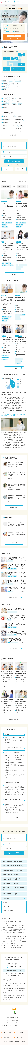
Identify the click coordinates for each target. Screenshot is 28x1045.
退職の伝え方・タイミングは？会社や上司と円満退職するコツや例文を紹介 (16, 589)
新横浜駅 (5, 313)
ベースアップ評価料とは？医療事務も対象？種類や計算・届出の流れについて (16, 609)
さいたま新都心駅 (20, 354)
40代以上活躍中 (19, 224)
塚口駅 (17, 311)
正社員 (4, 307)
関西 (14, 69)
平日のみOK (18, 269)
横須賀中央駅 (6, 104)
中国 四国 (6, 58)
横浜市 (18, 83)
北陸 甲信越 (14, 58)
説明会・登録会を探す (8, 910)
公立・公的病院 (18, 335)
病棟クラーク (6, 125)
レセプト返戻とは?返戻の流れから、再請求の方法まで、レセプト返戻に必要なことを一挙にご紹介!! (16, 632)
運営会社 (3, 1020)
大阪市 (11, 86)
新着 (3, 222)
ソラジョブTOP (4, 5)
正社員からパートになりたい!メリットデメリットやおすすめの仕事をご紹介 (16, 625)
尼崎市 (21, 309)
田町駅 (11, 101)
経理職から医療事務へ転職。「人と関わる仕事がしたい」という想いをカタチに (16, 474)
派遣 (4, 213)
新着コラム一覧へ (13, 597)
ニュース (3, 1017)
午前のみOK (18, 226)
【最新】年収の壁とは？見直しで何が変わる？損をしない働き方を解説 (16, 566)
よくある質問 (15, 1020)
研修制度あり (8, 263)
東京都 (4, 217)
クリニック (4, 201)
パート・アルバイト (7, 345)
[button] (14, 734)
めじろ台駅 (5, 219)
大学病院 (4, 335)
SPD (21, 125)
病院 (3, 241)
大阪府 (4, 350)
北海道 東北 (21, 54)
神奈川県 (19, 217)
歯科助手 (5, 132)
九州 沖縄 (6, 69)
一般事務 (20, 132)
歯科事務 (13, 132)
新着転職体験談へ (14, 507)
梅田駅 (20, 104)
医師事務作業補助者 (18, 119)
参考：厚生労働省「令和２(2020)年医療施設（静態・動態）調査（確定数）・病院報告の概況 (13, 415)
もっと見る (14, 274)
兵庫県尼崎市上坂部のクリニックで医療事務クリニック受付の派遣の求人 (20, 299)
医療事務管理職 (7, 119)
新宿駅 (4, 101)
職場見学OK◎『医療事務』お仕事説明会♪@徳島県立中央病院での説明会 (7, 673)
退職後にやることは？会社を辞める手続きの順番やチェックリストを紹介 (16, 581)
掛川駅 (14, 104)
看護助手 (15, 125)
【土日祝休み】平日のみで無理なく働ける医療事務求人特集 (16, 525)
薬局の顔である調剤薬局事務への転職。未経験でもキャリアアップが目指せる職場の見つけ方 (16, 497)
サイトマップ (4, 1025)
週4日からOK (5, 226)
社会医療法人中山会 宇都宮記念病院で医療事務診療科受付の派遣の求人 (7, 245)
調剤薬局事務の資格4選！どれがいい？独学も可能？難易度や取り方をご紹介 (16, 640)
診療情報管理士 (7, 122)
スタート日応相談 (23, 265)
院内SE (5, 135)
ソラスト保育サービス (7, 1035)
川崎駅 (17, 101)
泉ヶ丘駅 (5, 352)
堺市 (8, 350)
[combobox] (14, 146)
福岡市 (4, 89)
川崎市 (23, 257)
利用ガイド (19, 1017)
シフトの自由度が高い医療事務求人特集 (16, 535)
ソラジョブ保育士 (19, 1037)
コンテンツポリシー (15, 1022)
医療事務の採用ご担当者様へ (13, 1025)
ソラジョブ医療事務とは (11, 1017)
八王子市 (9, 217)
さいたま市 (18, 80)
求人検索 (7, 169)
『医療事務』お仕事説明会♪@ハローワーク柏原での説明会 (7, 701)
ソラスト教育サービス (20, 1035)
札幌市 (4, 80)
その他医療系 (13, 135)
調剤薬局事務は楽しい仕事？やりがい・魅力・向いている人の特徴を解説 (16, 574)
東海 (22, 69)
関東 (22, 64)
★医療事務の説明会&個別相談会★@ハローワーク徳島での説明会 (20, 673)
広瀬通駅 (5, 98)
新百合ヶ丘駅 (20, 260)
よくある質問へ (14, 817)
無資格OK (4, 224)
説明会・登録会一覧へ (14, 719)
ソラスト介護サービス (20, 1032)
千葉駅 (19, 98)
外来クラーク (17, 122)
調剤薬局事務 (19, 128)
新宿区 (4, 86)
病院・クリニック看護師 (9, 116)
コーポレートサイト (7, 1032)
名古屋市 (5, 83)
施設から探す (20, 169)
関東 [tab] (14, 186)
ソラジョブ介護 (6, 1037)
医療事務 (20, 116)
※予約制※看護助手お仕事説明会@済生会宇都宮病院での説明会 (20, 701)
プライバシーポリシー (5, 1022)
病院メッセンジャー (8, 128)
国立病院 (4, 295)
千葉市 (17, 86)
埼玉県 (17, 351)
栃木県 (4, 257)
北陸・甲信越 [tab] (22, 186)
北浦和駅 (13, 98)
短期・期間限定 (8, 222)
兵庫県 (17, 309)
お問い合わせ (8, 1020)
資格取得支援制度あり (6, 316)
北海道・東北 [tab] (6, 186)
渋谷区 (11, 80)
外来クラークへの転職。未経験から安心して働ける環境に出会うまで (16, 463)
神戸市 (12, 83)
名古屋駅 (5, 107)
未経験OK (4, 265)
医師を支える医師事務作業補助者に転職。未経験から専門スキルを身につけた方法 (16, 486)
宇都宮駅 (5, 260)
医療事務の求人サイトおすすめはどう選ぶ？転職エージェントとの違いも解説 (16, 558)
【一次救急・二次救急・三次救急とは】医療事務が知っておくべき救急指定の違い (16, 617)
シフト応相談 (10, 265)
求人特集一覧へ (14, 542)
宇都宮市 (9, 257)
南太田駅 (19, 219)
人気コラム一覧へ (13, 648)
